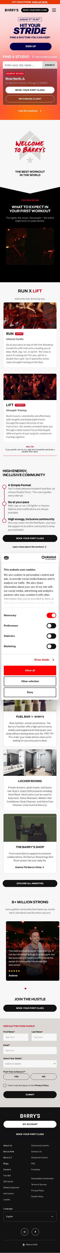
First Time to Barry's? (14, 1072)
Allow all (30, 670)
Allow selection (30, 681)
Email (6, 1045)
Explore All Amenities (30, 883)
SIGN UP (31, 46)
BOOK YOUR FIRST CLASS (35, 10)
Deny (30, 692)
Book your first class (30, 1134)
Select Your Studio (12, 1058)
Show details (41, 659)
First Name (9, 1032)
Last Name (37, 1032)
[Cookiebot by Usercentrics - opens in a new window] (42, 558)
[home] (12, 10)
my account (30, 1124)
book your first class (30, 538)
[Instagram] (24, 1232)
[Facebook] (35, 1232)
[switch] (51, 625)
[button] (54, 10)
